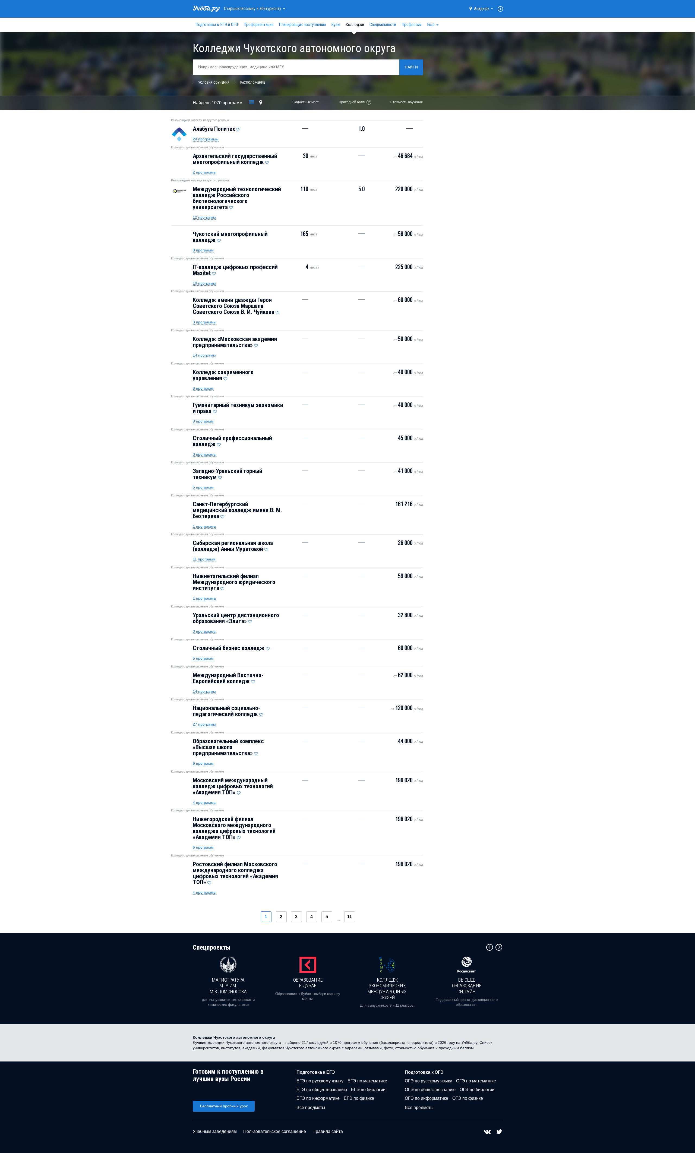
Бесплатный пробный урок (224, 1106)
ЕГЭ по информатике (318, 1098)
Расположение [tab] (252, 82)
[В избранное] (238, 128)
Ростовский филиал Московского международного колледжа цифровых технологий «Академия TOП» (235, 873)
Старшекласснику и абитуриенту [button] (253, 8)
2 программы (204, 172)
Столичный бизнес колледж (228, 648)
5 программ (203, 487)
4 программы (204, 802)
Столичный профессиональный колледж (232, 441)
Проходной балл (352, 102)
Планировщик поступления (302, 24)
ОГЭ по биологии (477, 1089)
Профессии (412, 24)
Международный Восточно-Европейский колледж (228, 678)
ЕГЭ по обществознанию (321, 1089)
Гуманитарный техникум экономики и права (238, 408)
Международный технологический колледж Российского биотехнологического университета (237, 198)
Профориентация (258, 24)
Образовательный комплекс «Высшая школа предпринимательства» (228, 747)
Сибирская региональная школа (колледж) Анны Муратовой (233, 546)
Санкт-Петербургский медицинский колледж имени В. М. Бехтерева (237, 510)
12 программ (204, 217)
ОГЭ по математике (476, 1081)
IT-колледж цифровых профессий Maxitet (235, 270)
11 (349, 916)
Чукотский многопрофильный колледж (230, 237)
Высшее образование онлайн (466, 985)
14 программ (204, 355)
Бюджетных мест (305, 102)
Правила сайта (327, 1131)
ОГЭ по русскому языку (428, 1081)
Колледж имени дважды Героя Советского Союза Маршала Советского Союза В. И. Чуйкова (233, 306)
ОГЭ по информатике (426, 1098)
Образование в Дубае (308, 983)
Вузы (335, 24)
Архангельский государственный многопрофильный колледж (235, 159)
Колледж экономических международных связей (387, 988)
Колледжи (355, 24)
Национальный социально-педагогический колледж (226, 711)
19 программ (204, 283)
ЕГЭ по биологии (368, 1089)
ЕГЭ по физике (359, 1098)
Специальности (382, 24)
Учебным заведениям (215, 1131)
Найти (411, 67)
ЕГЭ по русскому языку (319, 1081)
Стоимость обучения (406, 102)
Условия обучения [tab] (213, 82)
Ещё (431, 24)
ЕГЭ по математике (367, 1081)
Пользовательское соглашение (274, 1131)
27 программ (204, 724)
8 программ (203, 388)
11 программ (204, 559)
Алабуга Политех (214, 128)
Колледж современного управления (223, 375)
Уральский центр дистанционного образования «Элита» (236, 618)
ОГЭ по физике (467, 1098)
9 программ (203, 250)
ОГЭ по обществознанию (430, 1089)
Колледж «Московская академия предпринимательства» (235, 342)
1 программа (204, 526)
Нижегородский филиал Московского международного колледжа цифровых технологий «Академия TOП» (234, 828)
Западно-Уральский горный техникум (227, 474)
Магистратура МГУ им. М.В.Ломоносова (228, 985)
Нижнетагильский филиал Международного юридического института (234, 582)
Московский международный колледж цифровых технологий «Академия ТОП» (233, 786)
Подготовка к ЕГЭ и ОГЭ (216, 24)
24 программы (206, 139)
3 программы (204, 322)
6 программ (203, 763)
